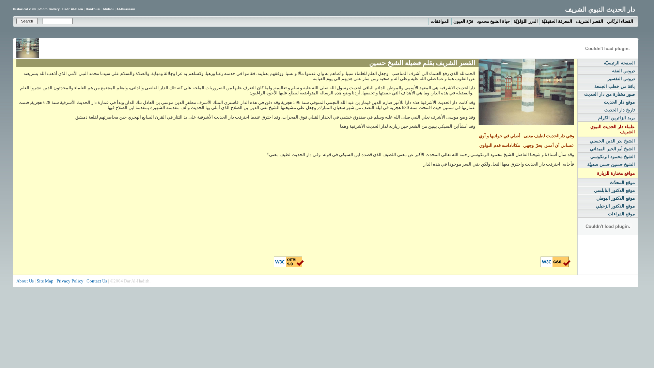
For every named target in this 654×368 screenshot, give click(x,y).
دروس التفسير (621, 78)
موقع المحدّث (622, 182)
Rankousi (93, 9)
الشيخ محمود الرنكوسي (612, 156)
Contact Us (97, 280)
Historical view (25, 9)
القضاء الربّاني (620, 21)
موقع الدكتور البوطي (615, 198)
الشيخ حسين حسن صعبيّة (611, 164)
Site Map (45, 280)
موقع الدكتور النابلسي (614, 190)
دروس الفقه (623, 70)
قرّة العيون (463, 21)
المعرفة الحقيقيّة (557, 21)
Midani (108, 9)
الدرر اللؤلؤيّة (526, 21)
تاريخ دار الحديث (619, 109)
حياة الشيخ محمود (493, 21)
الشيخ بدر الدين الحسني (612, 140)
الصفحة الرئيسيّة (619, 62)
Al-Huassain (125, 9)
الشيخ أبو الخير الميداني (612, 148)
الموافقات (440, 21)
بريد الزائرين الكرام (616, 117)
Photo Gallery (49, 9)
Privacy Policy (70, 280)
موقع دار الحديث (619, 102)
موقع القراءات (621, 213)
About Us (25, 280)
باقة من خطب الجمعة (614, 86)
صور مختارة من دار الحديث (609, 94)
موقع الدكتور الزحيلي (615, 206)
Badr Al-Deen (72, 9)
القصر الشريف (589, 21)
